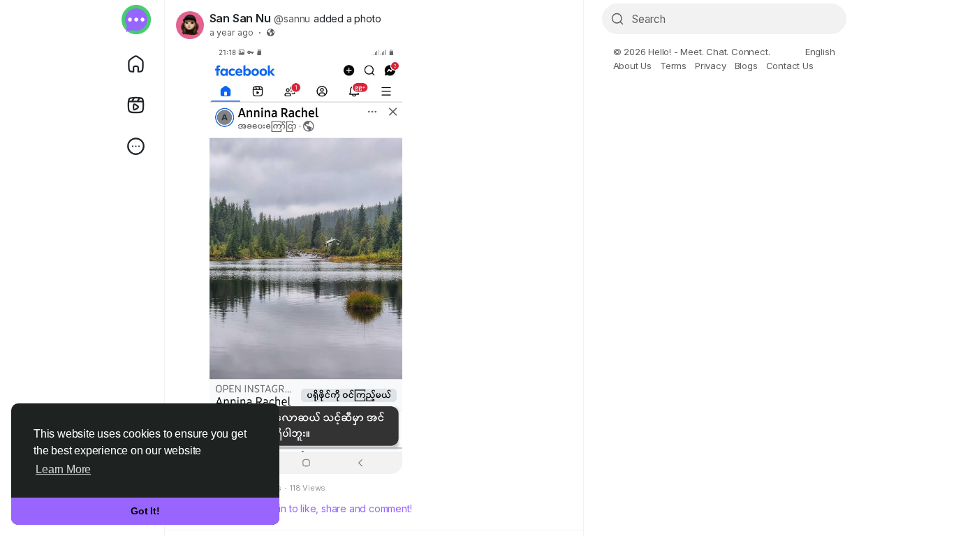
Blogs (746, 65)
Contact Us (790, 65)
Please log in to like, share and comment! (320, 508)
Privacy (710, 65)
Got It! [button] (145, 510)
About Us (632, 65)
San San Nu (240, 18)
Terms (673, 65)
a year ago (232, 32)
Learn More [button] (63, 469)
